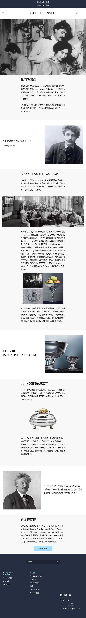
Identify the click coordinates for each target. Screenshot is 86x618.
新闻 (31, 586)
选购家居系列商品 (43, 5)
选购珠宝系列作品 (43, 2)
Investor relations (36, 589)
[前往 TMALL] (70, 595)
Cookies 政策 (7, 578)
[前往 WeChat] (65, 595)
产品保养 (6, 581)
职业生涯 (33, 579)
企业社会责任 (34, 583)
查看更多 (43, 548)
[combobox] (43, 562)
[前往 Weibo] (61, 595)
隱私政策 (6, 585)
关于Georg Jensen (36, 576)
